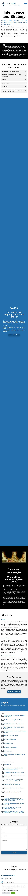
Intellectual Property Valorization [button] (11, 71)
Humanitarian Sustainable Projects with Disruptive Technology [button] (12, 90)
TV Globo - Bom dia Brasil (10, 747)
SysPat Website (8, 878)
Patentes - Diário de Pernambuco (12, 784)
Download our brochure (14, 691)
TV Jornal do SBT (8, 743)
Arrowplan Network (9, 882)
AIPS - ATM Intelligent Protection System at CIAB (14, 755)
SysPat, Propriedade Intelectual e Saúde (14, 772)
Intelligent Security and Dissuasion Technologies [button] (11, 75)
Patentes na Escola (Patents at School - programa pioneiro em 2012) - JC (13, 780)
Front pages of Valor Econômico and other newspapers (14, 776)
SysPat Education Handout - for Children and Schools (15, 732)
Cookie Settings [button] (6, 892)
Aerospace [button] (5, 86)
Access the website (14, 334)
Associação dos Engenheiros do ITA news (14, 788)
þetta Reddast (7, 764)
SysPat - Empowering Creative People (13, 719)
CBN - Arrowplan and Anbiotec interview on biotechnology (14, 716)
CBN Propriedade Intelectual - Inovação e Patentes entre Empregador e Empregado (14, 812)
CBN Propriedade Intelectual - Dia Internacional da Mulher (12, 808)
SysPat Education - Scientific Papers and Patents (14, 728)
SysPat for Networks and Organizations (13, 723)
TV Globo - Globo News (10, 739)
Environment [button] (5, 83)
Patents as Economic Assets (11, 735)
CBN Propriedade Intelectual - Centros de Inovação (14, 804)
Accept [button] (13, 892)
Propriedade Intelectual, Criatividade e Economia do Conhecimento (13, 768)
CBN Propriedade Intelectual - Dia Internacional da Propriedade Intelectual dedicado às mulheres (13, 799)
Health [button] (4, 79)
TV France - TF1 (8, 751)
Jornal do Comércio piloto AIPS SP (12, 792)
